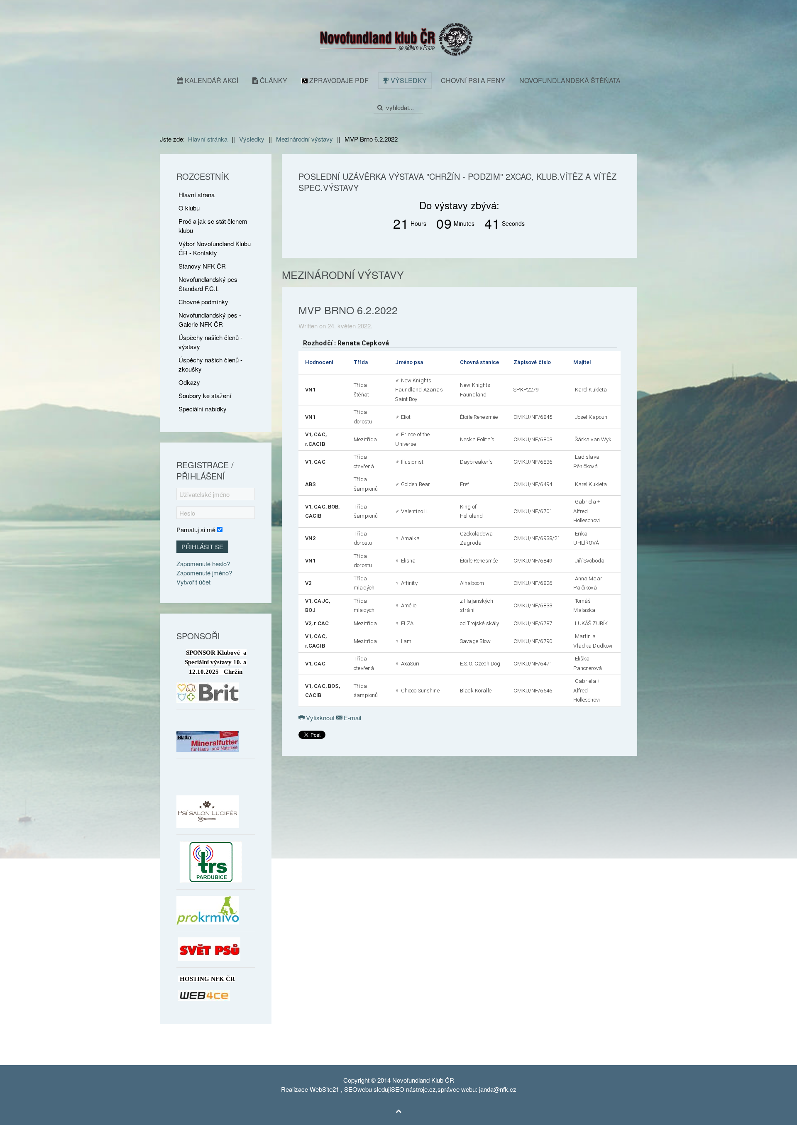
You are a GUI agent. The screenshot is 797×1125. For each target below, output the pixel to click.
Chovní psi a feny (473, 80)
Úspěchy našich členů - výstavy (210, 342)
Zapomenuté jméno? (204, 572)
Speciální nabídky (202, 408)
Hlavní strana (196, 194)
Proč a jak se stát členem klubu (212, 226)
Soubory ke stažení (204, 395)
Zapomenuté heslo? (203, 563)
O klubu (189, 207)
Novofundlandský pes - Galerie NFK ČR (209, 319)
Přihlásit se (202, 546)
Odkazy (189, 382)
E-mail (351, 717)
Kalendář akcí (210, 80)
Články (272, 80)
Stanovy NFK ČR (202, 266)
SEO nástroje (409, 1089)
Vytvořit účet (193, 581)
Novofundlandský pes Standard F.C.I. (207, 284)
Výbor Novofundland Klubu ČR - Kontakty (214, 248)
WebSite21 (324, 1089)
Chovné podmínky (203, 301)
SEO (350, 1089)
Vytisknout (320, 717)
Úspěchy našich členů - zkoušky (210, 364)
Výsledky (408, 80)
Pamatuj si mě (195, 529)
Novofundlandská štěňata (570, 80)
